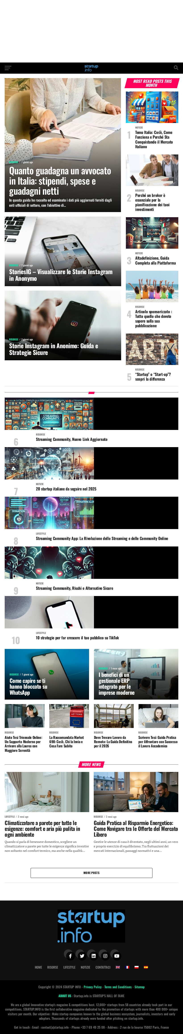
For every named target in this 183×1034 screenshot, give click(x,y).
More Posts (91, 873)
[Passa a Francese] (127, 967)
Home (38, 967)
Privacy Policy (93, 986)
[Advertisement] (91, 31)
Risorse (52, 967)
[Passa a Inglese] (118, 967)
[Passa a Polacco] (137, 967)
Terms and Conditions (118, 986)
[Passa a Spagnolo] (146, 967)
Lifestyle (69, 967)
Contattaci (103, 967)
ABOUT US (65, 995)
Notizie (85, 967)
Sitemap (140, 986)
